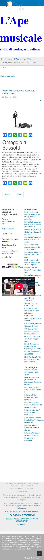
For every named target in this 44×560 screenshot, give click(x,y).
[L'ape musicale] (16, 3)
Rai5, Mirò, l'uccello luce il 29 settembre (18, 92)
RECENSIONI (11, 511)
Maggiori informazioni (32, 558)
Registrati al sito (8, 228)
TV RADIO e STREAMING (22, 515)
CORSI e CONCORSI (27, 520)
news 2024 (26, 59)
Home (7, 59)
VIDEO (9, 518)
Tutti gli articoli (7, 233)
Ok (39, 554)
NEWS (16, 59)
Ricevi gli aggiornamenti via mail (8, 221)
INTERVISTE (25, 511)
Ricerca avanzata (7, 76)
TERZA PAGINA (21, 518)
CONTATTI (22, 524)
